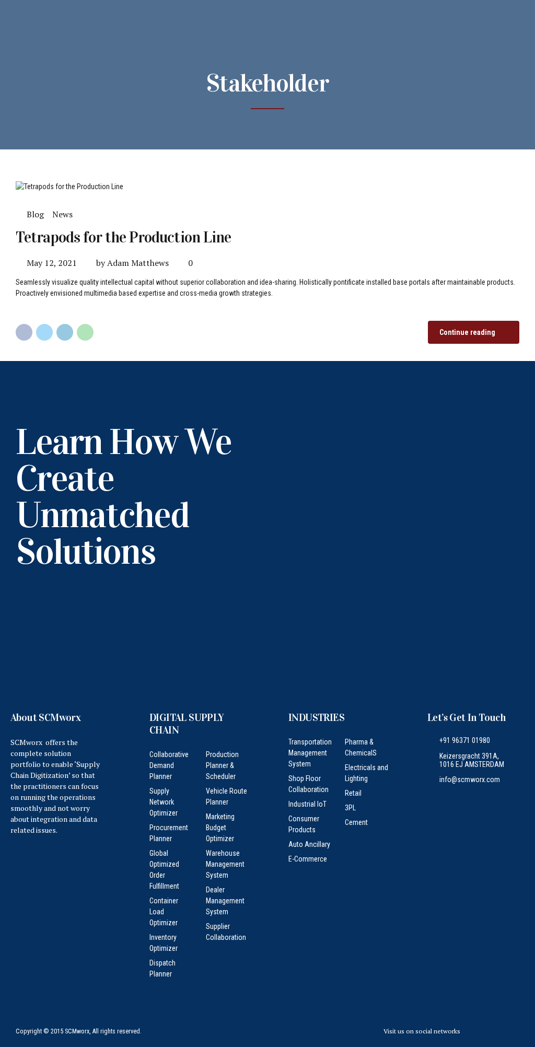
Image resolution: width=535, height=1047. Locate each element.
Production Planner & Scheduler (222, 765)
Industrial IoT (307, 804)
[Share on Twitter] (44, 332)
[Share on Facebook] (24, 332)
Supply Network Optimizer (163, 802)
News (62, 214)
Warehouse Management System (225, 864)
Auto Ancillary (309, 844)
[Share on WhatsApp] (85, 332)
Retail (353, 793)
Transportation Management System (310, 753)
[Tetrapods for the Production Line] (267, 186)
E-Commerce (307, 859)
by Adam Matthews (132, 263)
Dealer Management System (225, 901)
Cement (356, 822)
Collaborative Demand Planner (169, 765)
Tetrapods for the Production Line (123, 237)
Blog (35, 214)
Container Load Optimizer (163, 912)
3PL (350, 808)
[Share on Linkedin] (64, 332)
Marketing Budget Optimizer (220, 827)
